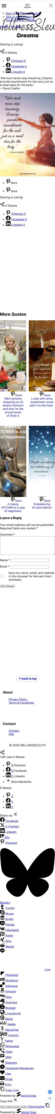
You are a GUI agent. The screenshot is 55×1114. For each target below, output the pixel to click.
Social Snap (28, 1095)
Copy (36, 1106)
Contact (14, 730)
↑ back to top (27, 678)
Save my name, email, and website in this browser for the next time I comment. (31, 576)
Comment (7, 534)
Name (5, 560)
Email (4, 566)
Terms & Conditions (21, 702)
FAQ (11, 734)
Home (4, 26)
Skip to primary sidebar (21, 20)
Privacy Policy (18, 699)
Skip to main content (19, 17)
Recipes (16, 26)
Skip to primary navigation (23, 13)
